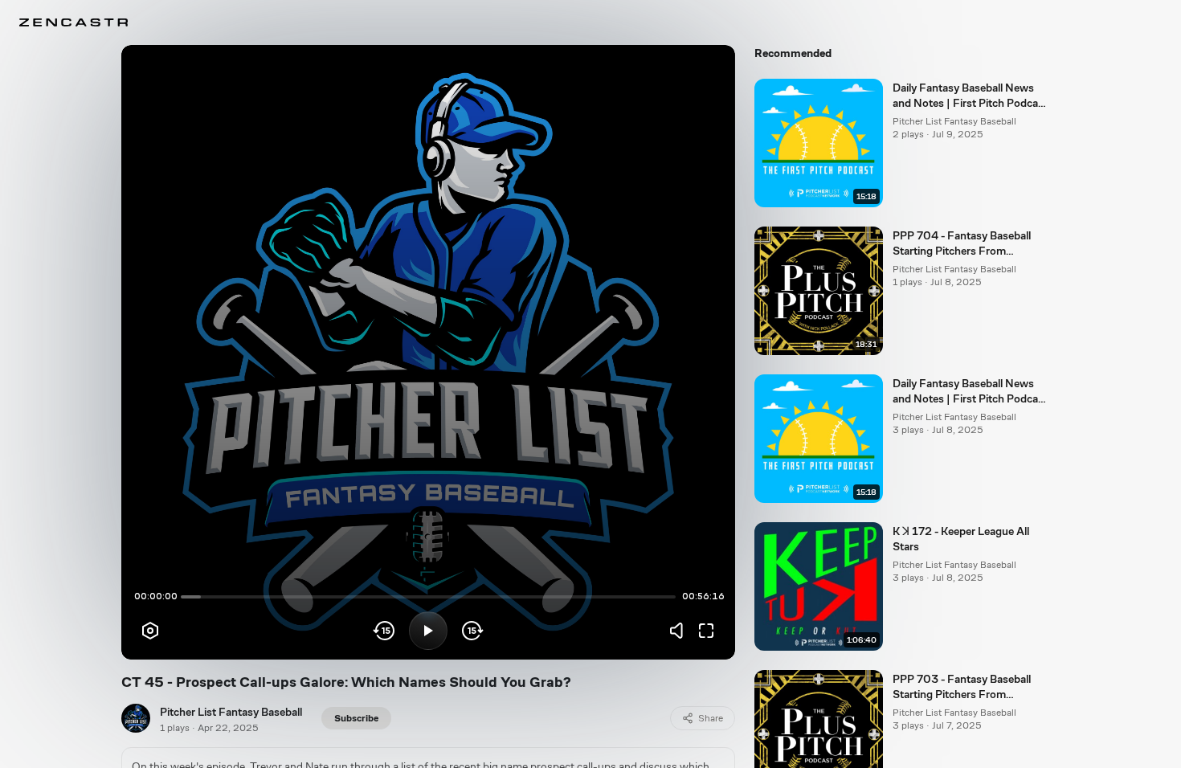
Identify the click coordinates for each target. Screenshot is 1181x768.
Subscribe (356, 718)
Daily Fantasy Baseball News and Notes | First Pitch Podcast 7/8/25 (970, 392)
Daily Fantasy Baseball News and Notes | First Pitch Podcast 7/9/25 (970, 96)
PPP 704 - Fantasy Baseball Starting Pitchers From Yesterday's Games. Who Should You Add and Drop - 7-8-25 (967, 244)
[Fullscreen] (706, 630)
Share (710, 718)
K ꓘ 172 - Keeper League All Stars (961, 539)
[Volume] (680, 630)
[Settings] (150, 630)
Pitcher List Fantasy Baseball (231, 711)
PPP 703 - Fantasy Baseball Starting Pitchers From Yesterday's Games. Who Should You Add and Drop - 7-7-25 (967, 687)
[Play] (428, 630)
